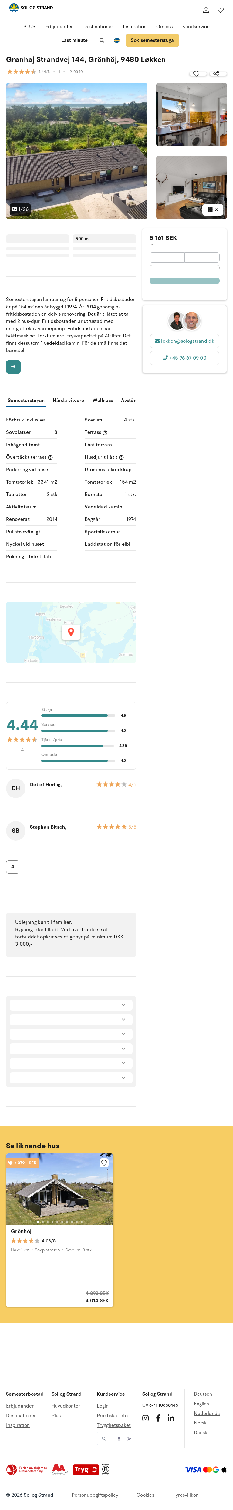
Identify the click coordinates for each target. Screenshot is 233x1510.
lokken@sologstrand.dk (187, 341)
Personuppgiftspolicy (95, 1495)
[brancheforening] (27, 1474)
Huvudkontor (66, 1406)
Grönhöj (21, 1231)
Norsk (200, 1423)
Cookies (145, 1495)
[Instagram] (145, 1418)
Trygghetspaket (114, 1425)
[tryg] (88, 1474)
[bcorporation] (107, 1474)
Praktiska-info (112, 1415)
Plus (56, 1415)
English (201, 1404)
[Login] (206, 10)
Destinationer (98, 26)
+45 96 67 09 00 (187, 358)
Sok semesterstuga (152, 40)
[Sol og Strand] (31, 9)
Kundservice (196, 26)
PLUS (29, 26)
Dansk (200, 1432)
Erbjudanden (59, 26)
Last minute (74, 40)
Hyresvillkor (185, 1495)
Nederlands (207, 1413)
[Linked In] (171, 1418)
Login (103, 1406)
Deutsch (203, 1394)
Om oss (164, 26)
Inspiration (135, 26)
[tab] (38, 1221)
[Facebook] (158, 1418)
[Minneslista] (220, 10)
